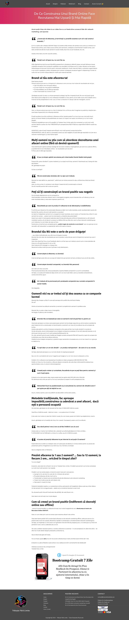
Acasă (48, 4)
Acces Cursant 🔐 (97, 4)
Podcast (63, 4)
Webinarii (72, 4)
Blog (79, 4)
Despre (55, 4)
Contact (86, 4)
